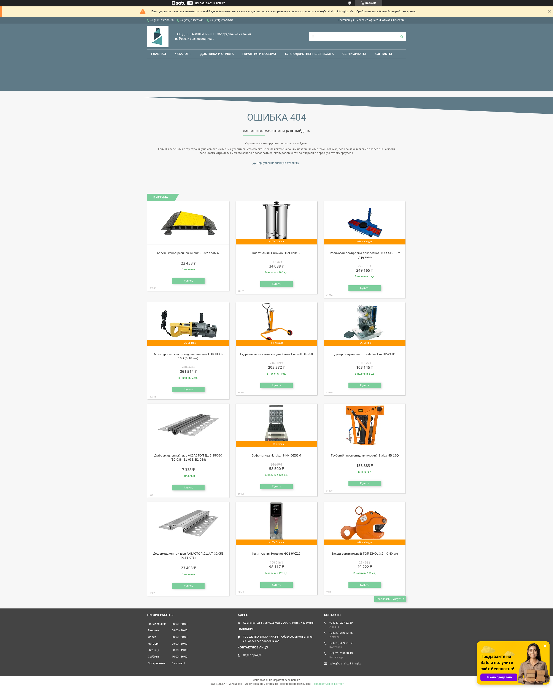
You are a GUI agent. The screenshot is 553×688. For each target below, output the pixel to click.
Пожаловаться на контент (328, 683)
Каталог (182, 54)
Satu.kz (295, 680)
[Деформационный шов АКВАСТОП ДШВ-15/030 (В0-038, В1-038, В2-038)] (188, 425)
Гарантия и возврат (259, 54)
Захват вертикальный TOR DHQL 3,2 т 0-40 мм (365, 553)
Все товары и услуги (388, 598)
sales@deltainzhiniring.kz (345, 663)
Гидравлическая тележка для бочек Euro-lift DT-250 (276, 354)
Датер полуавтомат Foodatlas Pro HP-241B (364, 354)
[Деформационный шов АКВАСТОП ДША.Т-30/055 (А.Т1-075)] (188, 523)
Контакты (383, 54)
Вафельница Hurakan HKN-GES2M (276, 455)
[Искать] (401, 36)
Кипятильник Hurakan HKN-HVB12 (276, 253)
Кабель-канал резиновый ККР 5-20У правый (188, 253)
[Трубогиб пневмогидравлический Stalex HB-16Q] (365, 425)
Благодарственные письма (309, 54)
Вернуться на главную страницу (278, 162)
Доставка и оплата (217, 54)
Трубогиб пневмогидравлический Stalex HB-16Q (365, 455)
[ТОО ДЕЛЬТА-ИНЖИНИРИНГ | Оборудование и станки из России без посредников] (157, 36)
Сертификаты (354, 54)
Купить (188, 281)
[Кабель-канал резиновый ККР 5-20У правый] (188, 222)
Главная (158, 54)
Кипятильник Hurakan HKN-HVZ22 (276, 553)
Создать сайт (203, 3)
